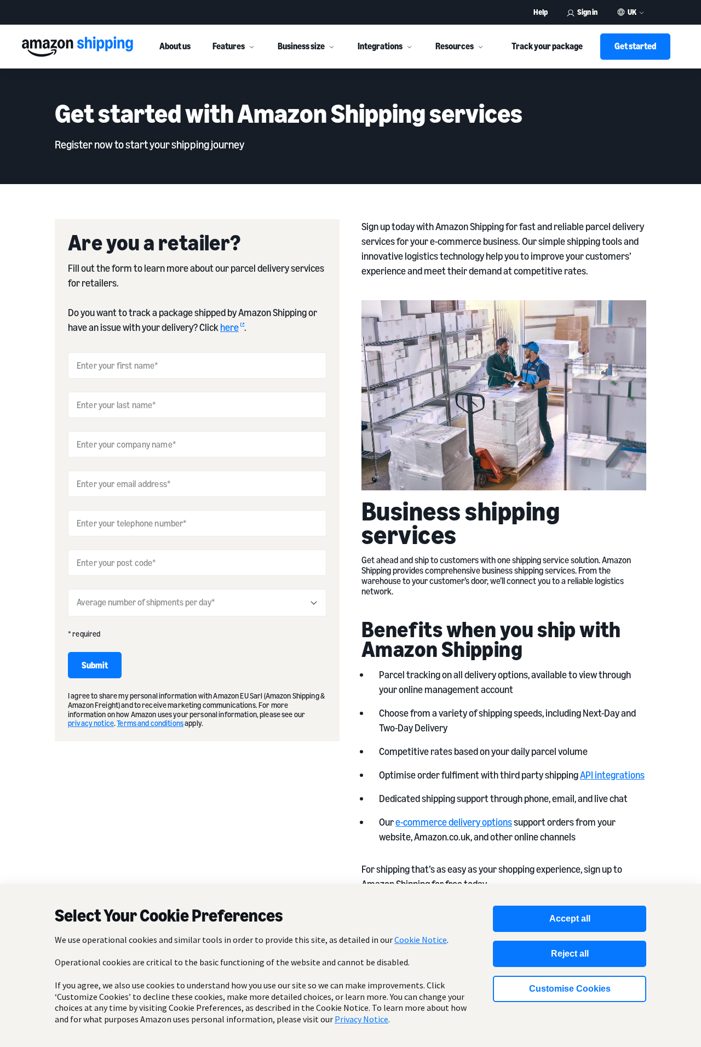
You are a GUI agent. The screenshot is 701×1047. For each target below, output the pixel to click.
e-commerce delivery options (453, 822)
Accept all (569, 918)
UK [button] (632, 12)
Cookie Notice (420, 939)
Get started (635, 46)
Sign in (587, 11)
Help (540, 11)
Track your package (547, 46)
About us (175, 46)
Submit (95, 665)
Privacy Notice (361, 1019)
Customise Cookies (570, 988)
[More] (251, 46)
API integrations (612, 775)
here (229, 327)
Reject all (570, 953)
